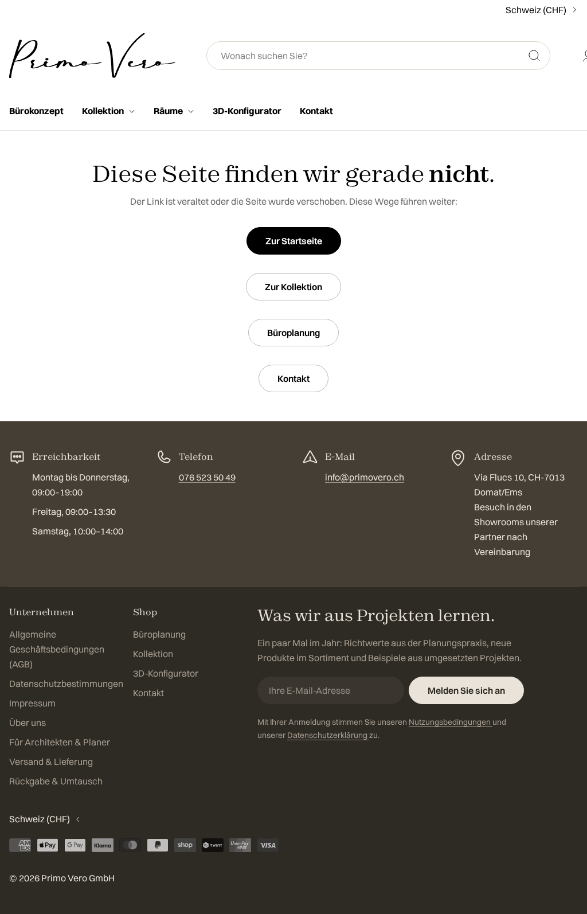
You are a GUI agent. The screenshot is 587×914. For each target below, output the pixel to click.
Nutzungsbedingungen (450, 722)
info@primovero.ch (364, 477)
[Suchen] (534, 56)
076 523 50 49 (207, 477)
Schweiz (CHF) (536, 9)
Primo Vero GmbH (78, 878)
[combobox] (378, 55)
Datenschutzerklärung (328, 735)
